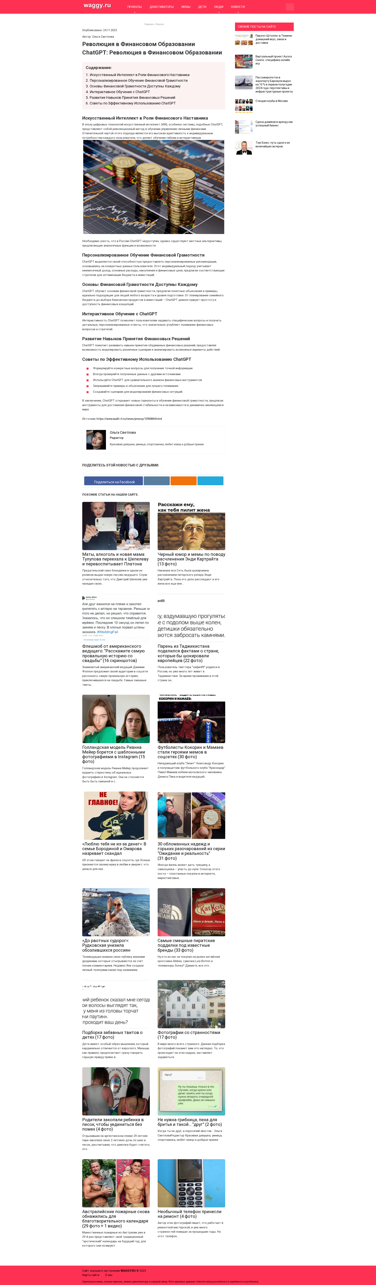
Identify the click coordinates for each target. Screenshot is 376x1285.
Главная (148, 24)
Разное (160, 24)
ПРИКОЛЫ (134, 7)
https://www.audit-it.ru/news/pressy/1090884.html (129, 419)
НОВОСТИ (238, 7)
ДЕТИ (202, 7)
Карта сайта (90, 1275)
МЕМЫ (186, 7)
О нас (109, 1275)
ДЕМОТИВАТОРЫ (162, 7)
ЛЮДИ (218, 7)
